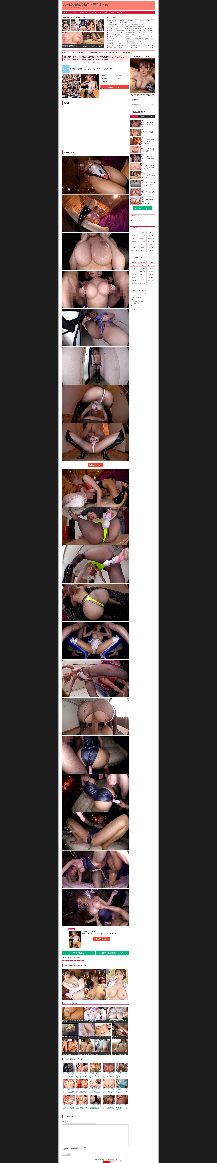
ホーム (66, 12)
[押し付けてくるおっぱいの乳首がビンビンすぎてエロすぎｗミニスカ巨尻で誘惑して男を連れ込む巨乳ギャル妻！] (122, 1103)
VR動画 (151, 250)
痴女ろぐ (133, 299)
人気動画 (75, 12)
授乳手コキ (151, 238)
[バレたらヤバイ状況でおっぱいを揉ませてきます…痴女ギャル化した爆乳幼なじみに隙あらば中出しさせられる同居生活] (109, 1103)
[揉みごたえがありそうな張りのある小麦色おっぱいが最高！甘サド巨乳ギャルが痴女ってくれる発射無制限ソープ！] (109, 1071)
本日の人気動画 (78, 953)
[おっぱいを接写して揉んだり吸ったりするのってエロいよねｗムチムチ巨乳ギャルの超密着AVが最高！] (95, 1103)
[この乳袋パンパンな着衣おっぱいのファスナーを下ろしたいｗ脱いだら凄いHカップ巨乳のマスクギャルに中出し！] (122, 1071)
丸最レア (142, 274)
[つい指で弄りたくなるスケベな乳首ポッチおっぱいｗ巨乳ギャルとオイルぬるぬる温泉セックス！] (122, 1087)
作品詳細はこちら (114, 87)
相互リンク (94, 12)
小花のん (134, 274)
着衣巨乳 (134, 241)
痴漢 (142, 250)
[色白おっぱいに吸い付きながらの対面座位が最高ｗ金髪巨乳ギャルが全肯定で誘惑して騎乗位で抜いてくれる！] (69, 1071)
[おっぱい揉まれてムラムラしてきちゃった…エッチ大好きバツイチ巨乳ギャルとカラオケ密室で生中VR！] (109, 1087)
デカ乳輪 (142, 241)
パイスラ (151, 244)
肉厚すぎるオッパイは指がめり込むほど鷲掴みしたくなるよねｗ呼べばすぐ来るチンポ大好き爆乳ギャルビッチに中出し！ (68, 1091)
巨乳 (134, 232)
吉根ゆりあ (142, 271)
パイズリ (134, 235)
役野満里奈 (134, 283)
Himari (133, 268)
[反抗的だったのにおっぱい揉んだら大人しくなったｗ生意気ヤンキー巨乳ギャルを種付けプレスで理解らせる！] (69, 1103)
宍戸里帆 (151, 262)
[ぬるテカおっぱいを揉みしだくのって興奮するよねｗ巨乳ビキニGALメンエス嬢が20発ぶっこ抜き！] (82, 1103)
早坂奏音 (151, 277)
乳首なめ (151, 235)
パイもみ (70, 960)
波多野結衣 (142, 268)
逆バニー (151, 247)
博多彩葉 (142, 265)
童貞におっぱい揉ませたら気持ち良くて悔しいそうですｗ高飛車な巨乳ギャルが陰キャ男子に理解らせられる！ (95, 1091)
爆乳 (151, 232)
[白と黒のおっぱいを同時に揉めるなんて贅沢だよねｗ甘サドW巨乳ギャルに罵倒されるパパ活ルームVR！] (82, 1087)
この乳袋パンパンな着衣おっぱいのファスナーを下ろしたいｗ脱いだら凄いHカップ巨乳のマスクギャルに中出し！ (121, 1075)
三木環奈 (142, 280)
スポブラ (134, 244)
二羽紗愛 (151, 274)
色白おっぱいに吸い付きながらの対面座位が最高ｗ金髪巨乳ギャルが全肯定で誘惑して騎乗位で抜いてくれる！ (68, 1075)
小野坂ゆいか (151, 271)
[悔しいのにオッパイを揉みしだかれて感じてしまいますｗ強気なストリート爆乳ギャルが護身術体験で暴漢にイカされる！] (82, 1071)
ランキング (84, 12)
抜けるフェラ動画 (135, 307)
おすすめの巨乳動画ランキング (112, 953)
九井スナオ (151, 265)
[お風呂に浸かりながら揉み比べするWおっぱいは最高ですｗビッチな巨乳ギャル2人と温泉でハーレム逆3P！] (95, 1071)
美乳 (142, 232)
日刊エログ (133, 295)
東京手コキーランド (136, 305)
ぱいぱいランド (135, 309)
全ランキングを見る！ (142, 208)
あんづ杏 (134, 271)
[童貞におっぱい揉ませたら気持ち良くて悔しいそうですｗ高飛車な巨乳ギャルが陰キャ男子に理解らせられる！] (95, 1087)
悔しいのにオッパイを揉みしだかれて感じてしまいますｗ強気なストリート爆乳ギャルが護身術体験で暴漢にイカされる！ (81, 1075)
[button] (153, 105)
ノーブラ (142, 244)
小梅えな (151, 268)
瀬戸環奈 (142, 277)
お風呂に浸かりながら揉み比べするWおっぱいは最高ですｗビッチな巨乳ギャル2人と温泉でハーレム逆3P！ (95, 1075)
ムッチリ (134, 247)
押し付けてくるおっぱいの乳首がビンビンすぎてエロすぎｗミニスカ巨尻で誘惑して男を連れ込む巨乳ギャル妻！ (121, 1107)
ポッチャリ (142, 247)
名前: (63, 1121)
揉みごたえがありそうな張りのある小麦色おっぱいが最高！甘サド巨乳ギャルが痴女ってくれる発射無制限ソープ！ (108, 1075)
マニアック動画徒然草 (136, 297)
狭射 (134, 238)
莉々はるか (151, 280)
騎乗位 (81, 960)
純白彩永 (134, 280)
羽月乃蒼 (134, 262)
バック (76, 960)
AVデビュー (134, 250)
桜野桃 (133, 265)
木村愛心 (134, 277)
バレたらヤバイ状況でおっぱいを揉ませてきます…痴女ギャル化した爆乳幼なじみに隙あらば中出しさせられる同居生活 (108, 1107)
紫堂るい (142, 283)
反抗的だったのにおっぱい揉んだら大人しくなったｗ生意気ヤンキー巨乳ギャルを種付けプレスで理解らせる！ (68, 1107)
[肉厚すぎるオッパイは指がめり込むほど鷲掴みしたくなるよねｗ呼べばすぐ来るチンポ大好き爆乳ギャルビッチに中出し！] (69, 1087)
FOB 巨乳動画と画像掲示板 (138, 301)
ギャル (64, 960)
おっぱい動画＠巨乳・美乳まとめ (85, 4)
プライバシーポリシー (117, 12)
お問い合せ (104, 12)
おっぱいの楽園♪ (135, 303)
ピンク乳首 (151, 241)
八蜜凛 (151, 283)
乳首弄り (142, 238)
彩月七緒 (142, 262)
